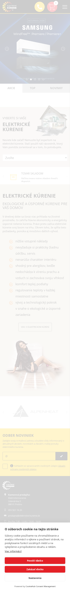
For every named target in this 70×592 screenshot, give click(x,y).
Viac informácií (13, 551)
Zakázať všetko (35, 569)
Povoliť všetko (35, 560)
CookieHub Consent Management (41, 586)
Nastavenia (35, 578)
